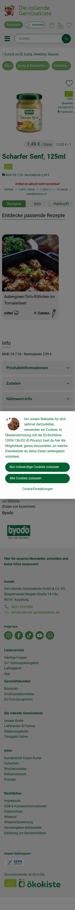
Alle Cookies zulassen (25, 478)
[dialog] (37, 455)
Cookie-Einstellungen (37, 489)
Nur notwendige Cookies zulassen (34, 467)
